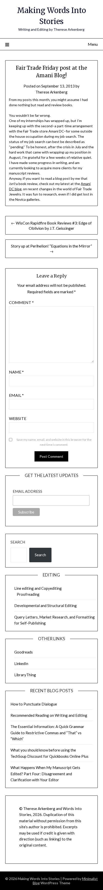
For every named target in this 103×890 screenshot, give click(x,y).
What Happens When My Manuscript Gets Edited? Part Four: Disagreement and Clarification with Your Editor (45, 773)
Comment (21, 302)
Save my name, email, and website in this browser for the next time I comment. (54, 442)
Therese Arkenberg (52, 92)
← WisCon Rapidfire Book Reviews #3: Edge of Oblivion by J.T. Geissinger (51, 225)
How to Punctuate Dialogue (33, 704)
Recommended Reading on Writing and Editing (48, 715)
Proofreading (28, 594)
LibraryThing (25, 674)
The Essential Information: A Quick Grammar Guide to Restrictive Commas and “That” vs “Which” (47, 732)
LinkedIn (21, 663)
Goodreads (23, 652)
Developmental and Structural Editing (45, 605)
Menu (93, 44)
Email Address (27, 491)
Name (16, 372)
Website (17, 418)
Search (17, 542)
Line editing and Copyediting (38, 588)
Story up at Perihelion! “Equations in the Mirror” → (51, 249)
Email (16, 395)
